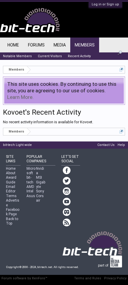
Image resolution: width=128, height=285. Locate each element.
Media (60, 45)
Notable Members (17, 56)
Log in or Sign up (105, 4)
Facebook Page (12, 212)
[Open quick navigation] (121, 69)
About (10, 173)
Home (13, 45)
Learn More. (20, 97)
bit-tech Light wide (17, 145)
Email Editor (10, 189)
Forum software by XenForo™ (24, 278)
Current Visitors (50, 56)
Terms (11, 196)
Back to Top (12, 221)
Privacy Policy (115, 278)
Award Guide (11, 179)
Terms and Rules (87, 278)
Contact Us (106, 145)
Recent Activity (79, 56)
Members (85, 45)
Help (121, 145)
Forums (36, 45)
